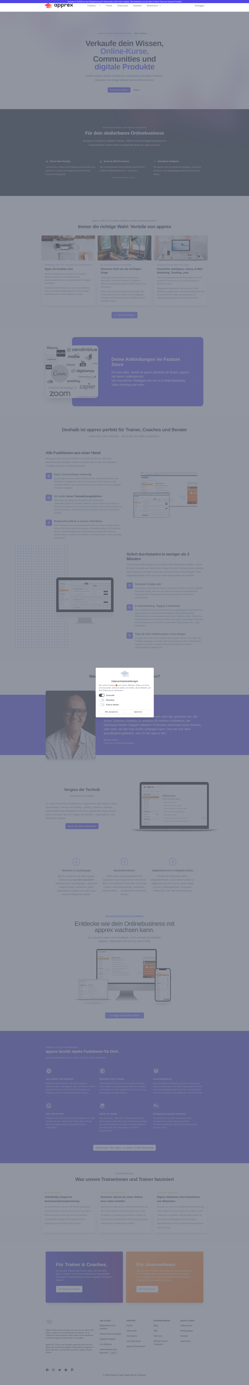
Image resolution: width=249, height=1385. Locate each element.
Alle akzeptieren (111, 712)
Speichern (138, 712)
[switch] (102, 695)
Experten (137, 6)
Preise (109, 6)
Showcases (122, 6)
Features (91, 6)
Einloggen (199, 6)
